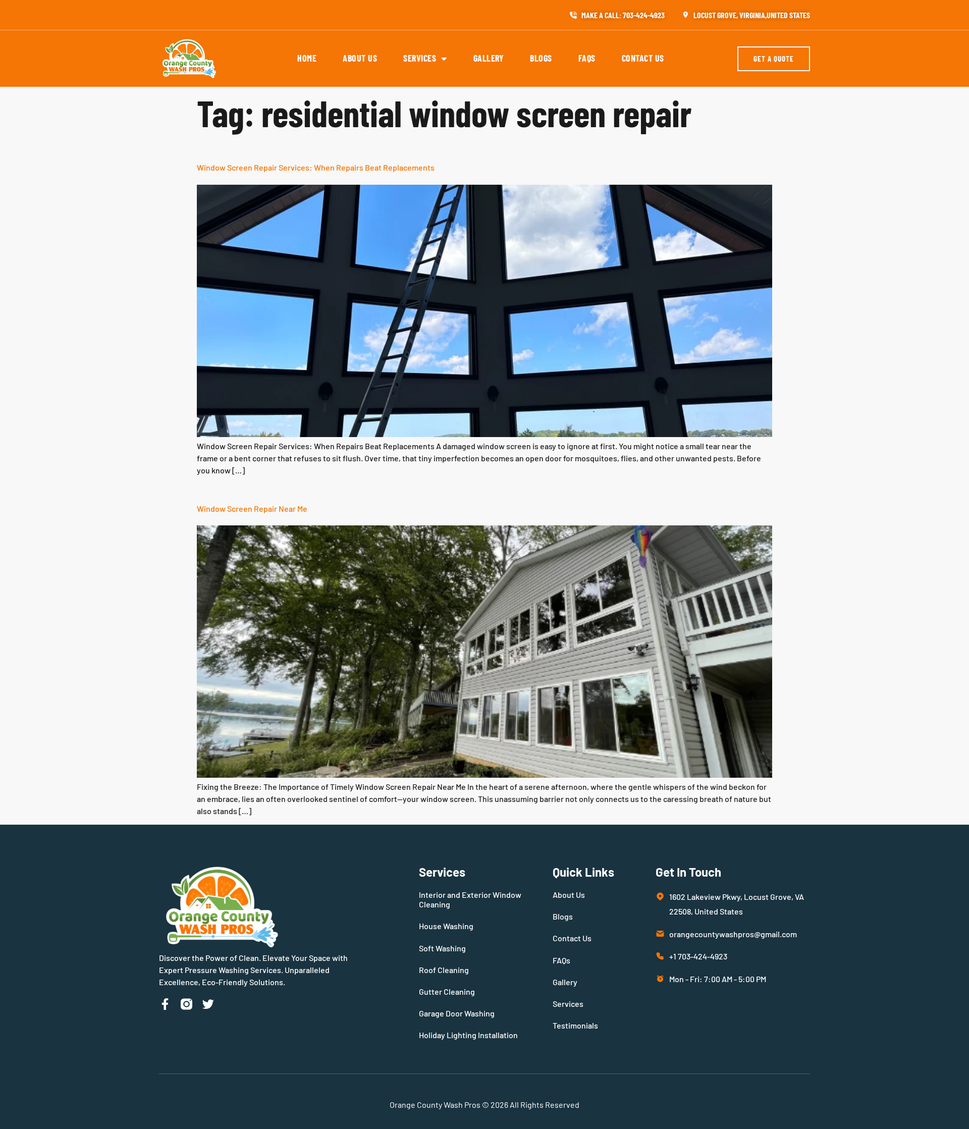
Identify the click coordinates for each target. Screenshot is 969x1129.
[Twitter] (208, 1004)
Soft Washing (442, 948)
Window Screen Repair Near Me (252, 508)
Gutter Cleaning (447, 991)
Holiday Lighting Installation (468, 1035)
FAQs (587, 58)
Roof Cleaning (444, 970)
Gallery (488, 58)
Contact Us (643, 58)
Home (306, 58)
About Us (360, 58)
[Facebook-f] (165, 1004)
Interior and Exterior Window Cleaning (470, 899)
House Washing (446, 926)
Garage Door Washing (457, 1013)
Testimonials (575, 1025)
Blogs (541, 58)
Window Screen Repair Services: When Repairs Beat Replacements (316, 167)
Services (419, 58)
